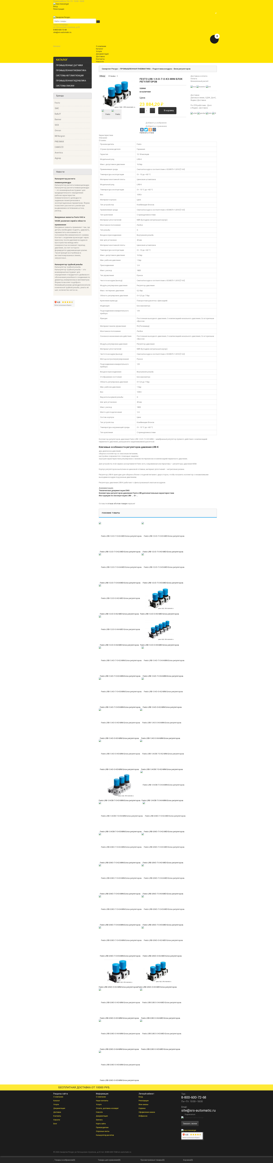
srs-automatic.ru (124, 1152)
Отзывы (112, 76)
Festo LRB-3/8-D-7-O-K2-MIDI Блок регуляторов (164, 831)
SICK (57, 125)
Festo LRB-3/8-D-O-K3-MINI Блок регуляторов (119, 1018)
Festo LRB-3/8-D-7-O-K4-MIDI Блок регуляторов (163, 894)
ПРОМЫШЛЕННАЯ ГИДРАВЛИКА (71, 81)
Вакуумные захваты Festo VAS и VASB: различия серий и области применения (70, 221)
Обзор (102, 76)
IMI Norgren (60, 136)
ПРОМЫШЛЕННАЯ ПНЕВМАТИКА (71, 70)
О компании (58, 1097)
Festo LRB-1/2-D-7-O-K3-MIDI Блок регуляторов (163, 552)
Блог (55, 1124)
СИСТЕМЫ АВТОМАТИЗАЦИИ (70, 75)
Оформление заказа (147, 1112)
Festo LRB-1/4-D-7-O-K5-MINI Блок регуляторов (120, 707)
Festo (57, 103)
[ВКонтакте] (142, 129)
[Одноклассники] (150, 129)
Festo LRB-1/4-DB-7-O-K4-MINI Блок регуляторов (162, 800)
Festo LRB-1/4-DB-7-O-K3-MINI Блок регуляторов (119, 800)
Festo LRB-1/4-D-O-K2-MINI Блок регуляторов (162, 707)
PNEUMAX (59, 141)
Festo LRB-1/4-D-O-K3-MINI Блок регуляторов (119, 738)
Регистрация (58, 9)
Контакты (57, 1116)
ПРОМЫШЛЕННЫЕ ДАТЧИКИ (69, 65)
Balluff (58, 114)
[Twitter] (146, 129)
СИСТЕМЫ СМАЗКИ (65, 86)
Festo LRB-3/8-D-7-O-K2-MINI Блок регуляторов (120, 863)
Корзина (142, 1108)
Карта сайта (101, 1124)
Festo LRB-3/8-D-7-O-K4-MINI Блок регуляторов (120, 925)
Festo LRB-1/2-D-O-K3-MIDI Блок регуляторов (159, 614)
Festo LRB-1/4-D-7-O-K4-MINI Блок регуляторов (163, 676)
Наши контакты (102, 1101)
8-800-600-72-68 (60, 30)
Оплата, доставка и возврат (107, 1108)
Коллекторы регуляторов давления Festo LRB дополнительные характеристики (136, 493)
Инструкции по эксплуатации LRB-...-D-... (118, 496)
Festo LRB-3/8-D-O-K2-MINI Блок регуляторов (118, 987)
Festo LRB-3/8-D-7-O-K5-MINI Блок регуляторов (120, 956)
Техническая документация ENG (114, 490)
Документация (59, 1108)
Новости (56, 1120)
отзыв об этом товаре (117, 503)
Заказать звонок (190, 1123)
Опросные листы (102, 1131)
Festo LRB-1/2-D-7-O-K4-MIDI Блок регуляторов (120, 583)
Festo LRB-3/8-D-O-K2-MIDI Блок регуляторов (162, 956)
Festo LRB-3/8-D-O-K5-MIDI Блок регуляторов (160, 1049)
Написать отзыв (147, 133)
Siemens (99, 1120)
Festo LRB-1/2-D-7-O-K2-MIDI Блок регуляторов (120, 552)
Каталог (56, 1101)
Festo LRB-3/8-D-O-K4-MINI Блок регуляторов (119, 1049)
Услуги (56, 1104)
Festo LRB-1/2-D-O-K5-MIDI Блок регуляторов (159, 645)
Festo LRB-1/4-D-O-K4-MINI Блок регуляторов (160, 738)
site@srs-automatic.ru (62, 32)
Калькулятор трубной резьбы (69, 264)
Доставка (57, 1112)
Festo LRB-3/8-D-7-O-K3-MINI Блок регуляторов (120, 894)
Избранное (143, 1116)
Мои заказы (143, 1104)
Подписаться (190, 1114)
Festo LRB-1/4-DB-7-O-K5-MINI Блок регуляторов (121, 831)
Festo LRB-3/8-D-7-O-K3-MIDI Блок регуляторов (163, 863)
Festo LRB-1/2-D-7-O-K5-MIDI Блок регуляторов (163, 583)
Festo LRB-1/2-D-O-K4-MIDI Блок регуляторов (119, 645)
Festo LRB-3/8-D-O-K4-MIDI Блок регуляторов (160, 1018)
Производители (102, 1127)
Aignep (58, 158)
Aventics (59, 152)
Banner (58, 119)
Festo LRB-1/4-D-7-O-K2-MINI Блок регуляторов (120, 676)
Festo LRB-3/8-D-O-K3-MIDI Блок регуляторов (157, 987)
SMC (57, 108)
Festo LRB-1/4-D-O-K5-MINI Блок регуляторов (119, 769)
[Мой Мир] (154, 129)
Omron (58, 130)
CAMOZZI (59, 147)
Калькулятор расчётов (105, 1135)
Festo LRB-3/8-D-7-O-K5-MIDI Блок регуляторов (163, 925)
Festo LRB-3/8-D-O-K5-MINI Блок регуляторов (119, 1080)
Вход (55, 6)
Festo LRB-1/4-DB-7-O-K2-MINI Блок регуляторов (162, 769)
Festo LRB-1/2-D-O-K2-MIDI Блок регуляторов (119, 614)
